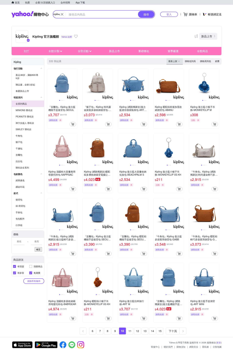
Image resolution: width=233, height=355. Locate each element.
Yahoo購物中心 (30, 14)
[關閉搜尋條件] (62, 14)
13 (145, 331)
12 (137, 331)
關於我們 (168, 346)
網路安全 (193, 346)
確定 (38, 249)
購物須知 (181, 346)
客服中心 (155, 346)
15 (160, 331)
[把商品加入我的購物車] (73, 124)
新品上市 (206, 36)
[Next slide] (75, 84)
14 (152, 331)
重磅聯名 (143, 51)
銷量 (217, 61)
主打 (26, 51)
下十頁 (173, 331)
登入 (169, 14)
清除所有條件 (33, 281)
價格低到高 (190, 61)
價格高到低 (205, 61)
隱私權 (205, 346)
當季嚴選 (173, 51)
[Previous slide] (49, 84)
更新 (218, 342)
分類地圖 (217, 346)
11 (130, 331)
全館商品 (202, 51)
